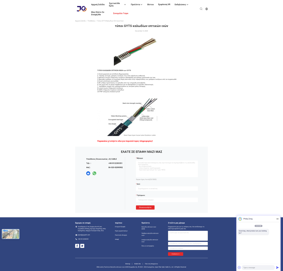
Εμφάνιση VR (164, 4)
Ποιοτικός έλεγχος (121, 235)
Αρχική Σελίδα (80, 21)
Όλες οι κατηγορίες (148, 246)
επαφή (117, 239)
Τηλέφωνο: (141, 195)
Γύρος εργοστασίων (121, 231)
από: (138, 184)
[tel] (101, 173)
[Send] (277, 267)
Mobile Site (137, 264)
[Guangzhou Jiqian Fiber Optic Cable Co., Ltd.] (82, 9)
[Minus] (277, 219)
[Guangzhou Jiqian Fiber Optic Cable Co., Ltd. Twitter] (82, 246)
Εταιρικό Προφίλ (120, 226)
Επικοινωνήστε (145, 207)
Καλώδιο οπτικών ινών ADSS (149, 228)
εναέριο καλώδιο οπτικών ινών (150, 240)
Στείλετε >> (176, 254)
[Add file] (239, 267)
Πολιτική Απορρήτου (151, 264)
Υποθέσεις (91, 21)
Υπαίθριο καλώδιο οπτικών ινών (150, 234)
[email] (88, 173)
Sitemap (127, 264)
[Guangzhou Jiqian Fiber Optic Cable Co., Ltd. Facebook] (77, 246)
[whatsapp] (94, 173)
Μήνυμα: (140, 158)
